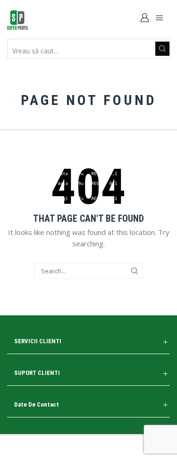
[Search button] (162, 49)
